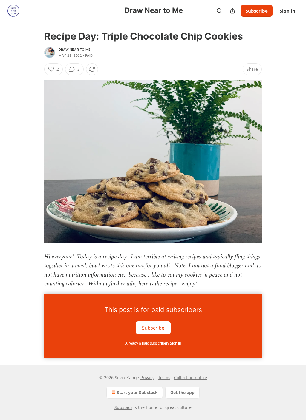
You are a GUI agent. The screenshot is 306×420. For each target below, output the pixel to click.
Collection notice (190, 377)
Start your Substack (137, 392)
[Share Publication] (232, 11)
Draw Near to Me (75, 49)
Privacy (147, 377)
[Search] (219, 11)
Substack (123, 407)
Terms (164, 377)
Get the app (182, 392)
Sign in (287, 11)
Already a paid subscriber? (153, 343)
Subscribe (257, 11)
